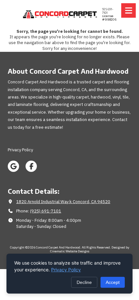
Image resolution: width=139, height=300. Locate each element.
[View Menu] (128, 10)
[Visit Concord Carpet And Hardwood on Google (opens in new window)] (13, 166)
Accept (113, 282)
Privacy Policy (66, 269)
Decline (84, 282)
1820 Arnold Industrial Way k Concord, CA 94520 (63, 201)
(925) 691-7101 (45, 211)
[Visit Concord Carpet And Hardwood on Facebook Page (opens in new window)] (31, 166)
